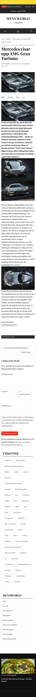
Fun (16, 495)
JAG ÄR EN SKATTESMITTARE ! (16, 348)
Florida (7, 489)
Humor (7, 507)
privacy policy (8, 620)
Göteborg (25, 501)
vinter (7, 582)
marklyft (21, 518)
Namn (4, 392)
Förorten (26, 495)
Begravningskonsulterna (14, 466)
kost (6, 512)
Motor (13, 337)
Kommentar (7, 374)
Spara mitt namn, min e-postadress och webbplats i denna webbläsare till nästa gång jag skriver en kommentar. (17, 421)
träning (8, 576)
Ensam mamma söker (13, 484)
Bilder (7, 472)
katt (25, 507)
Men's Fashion (10, 524)
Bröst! (16, 472)
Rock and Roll (10, 553)
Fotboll (7, 495)
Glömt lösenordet (9, 639)
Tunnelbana (20, 576)
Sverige (7, 570)
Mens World (18, 18)
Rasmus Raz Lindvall (13, 547)
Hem (4, 601)
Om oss (5, 606)
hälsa (17, 507)
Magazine (6, 615)
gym (15, 501)
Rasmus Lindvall (21, 541)
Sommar (14, 559)
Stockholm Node (24, 564)
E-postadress (23, 394)
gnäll (7, 501)
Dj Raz (25, 472)
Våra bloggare (8, 630)
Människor (9, 530)
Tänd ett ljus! (26, 352)
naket (20, 530)
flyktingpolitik (20, 489)
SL (6, 559)
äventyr (17, 582)
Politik (24, 535)
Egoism (8, 478)
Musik (23, 524)
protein (7, 541)
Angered (8, 460)
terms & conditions (10, 625)
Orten (15, 535)
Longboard (9, 518)
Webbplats (5, 406)
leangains (17, 512)
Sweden (18, 570)
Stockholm (9, 564)
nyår (6, 535)
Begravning (20, 460)
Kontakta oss (8, 611)
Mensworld (4, 66)
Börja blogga (7, 634)
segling (23, 553)
